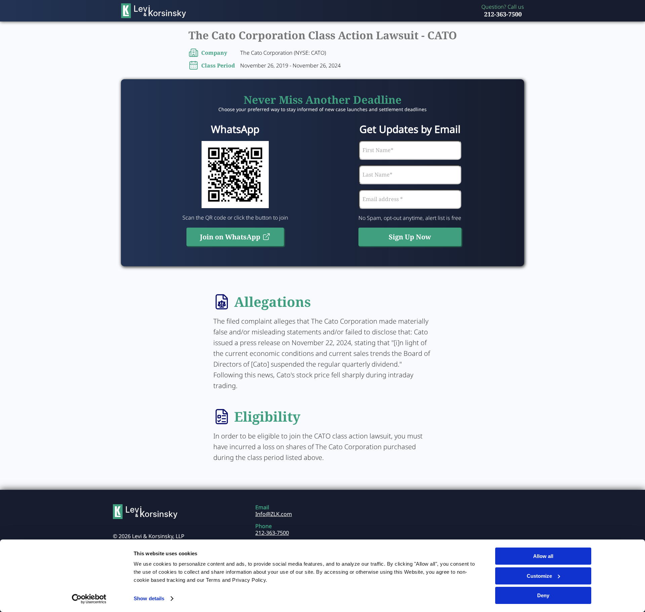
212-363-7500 (503, 14)
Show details (149, 598)
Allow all (543, 556)
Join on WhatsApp (230, 236)
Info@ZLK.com (273, 514)
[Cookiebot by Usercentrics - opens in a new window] (89, 599)
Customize (539, 576)
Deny (543, 595)
